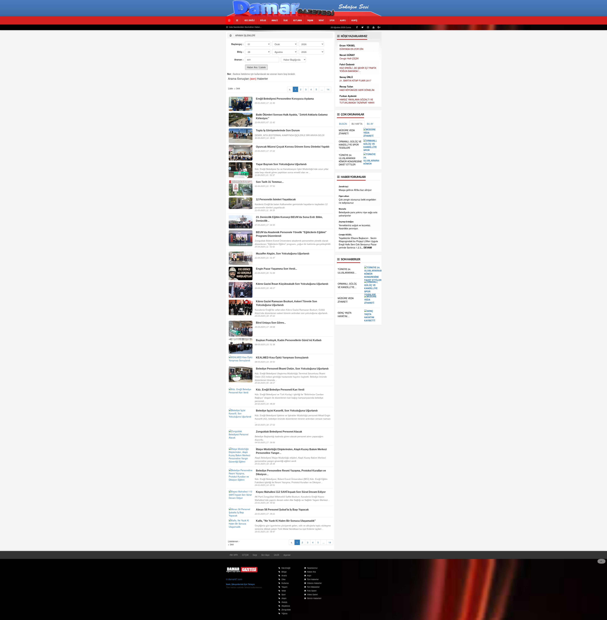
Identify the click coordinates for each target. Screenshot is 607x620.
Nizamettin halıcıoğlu (348, 269)
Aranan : (238, 59)
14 (328, 89)
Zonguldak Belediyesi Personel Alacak (279, 431)
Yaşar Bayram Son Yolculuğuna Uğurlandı (281, 164)
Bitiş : (240, 51)
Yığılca (284, 613)
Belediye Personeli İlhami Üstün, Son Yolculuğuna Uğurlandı (292, 368)
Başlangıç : (237, 44)
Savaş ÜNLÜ (346, 77)
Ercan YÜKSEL (347, 45)
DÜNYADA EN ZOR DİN (351, 49)
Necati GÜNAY (347, 55)
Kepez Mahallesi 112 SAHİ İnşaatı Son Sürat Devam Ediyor (291, 492)
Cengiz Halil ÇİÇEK (349, 58)
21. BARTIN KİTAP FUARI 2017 (355, 80)
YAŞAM (310, 20)
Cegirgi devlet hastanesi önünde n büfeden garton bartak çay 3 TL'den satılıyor (357, 237)
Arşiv (309, 575)
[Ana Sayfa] (242, 569)
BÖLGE (263, 20)
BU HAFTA (357, 123)
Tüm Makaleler (313, 586)
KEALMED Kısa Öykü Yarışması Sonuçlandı (282, 357)
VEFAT (321, 20)
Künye (255, 554)
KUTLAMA (297, 20)
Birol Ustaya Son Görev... (271, 322)
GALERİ (276, 554)
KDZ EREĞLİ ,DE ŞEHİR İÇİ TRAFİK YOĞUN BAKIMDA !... (358, 69)
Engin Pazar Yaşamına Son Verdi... (276, 268)
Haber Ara (311, 571)
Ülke (283, 579)
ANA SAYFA (234, 554)
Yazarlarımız (312, 567)
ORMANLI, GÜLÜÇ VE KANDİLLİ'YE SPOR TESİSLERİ (350, 144)
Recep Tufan (346, 86)
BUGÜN (343, 123)
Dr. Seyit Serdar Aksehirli (350, 186)
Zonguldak (286, 609)
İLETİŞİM (245, 554)
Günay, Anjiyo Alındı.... (288, 27)
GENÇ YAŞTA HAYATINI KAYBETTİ (344, 348)
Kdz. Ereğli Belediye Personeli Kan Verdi (280, 389)
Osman (342, 231)
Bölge (284, 571)
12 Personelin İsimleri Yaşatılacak (276, 199)
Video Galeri (312, 594)
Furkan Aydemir (348, 96)
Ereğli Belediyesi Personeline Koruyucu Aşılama (285, 98)
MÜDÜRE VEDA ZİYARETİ (347, 132)
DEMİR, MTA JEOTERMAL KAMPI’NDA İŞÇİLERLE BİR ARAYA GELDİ (289, 135)
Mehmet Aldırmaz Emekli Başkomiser (356, 247)
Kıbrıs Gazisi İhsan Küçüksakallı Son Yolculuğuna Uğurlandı (292, 284)
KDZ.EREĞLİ (250, 20)
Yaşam (284, 586)
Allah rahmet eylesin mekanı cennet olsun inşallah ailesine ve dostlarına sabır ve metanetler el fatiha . (356, 276)
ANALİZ (275, 20)
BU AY (370, 123)
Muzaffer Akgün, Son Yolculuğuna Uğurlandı (282, 253)
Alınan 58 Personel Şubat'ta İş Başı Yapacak (282, 509)
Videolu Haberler (314, 583)
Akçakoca (286, 605)
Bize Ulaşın (265, 554)
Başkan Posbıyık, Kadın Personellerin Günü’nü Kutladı (288, 340)
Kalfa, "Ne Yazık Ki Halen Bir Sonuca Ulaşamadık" (286, 520)
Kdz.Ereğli (286, 567)
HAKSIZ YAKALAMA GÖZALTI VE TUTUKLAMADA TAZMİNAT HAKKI (357, 101)
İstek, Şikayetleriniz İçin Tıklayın (240, 584)
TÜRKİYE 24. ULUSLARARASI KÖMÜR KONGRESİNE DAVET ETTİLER (350, 159)
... (322, 89)
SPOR (332, 20)
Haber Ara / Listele (256, 67)
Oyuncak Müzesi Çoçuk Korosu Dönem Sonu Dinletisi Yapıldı (292, 146)
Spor (284, 594)
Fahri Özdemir (347, 64)
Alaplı (284, 598)
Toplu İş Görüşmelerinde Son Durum (278, 130)
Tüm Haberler (313, 579)
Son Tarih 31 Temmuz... (270, 182)
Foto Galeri (311, 590)
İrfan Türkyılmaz (346, 212)
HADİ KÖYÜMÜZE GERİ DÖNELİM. (357, 90)
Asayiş (284, 602)
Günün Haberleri (314, 598)
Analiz (284, 575)
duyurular (287, 554)
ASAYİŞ (354, 20)
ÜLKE (285, 20)
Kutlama (285, 583)
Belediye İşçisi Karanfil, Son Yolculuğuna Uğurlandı (287, 410)
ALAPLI (343, 20)
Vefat (284, 590)
